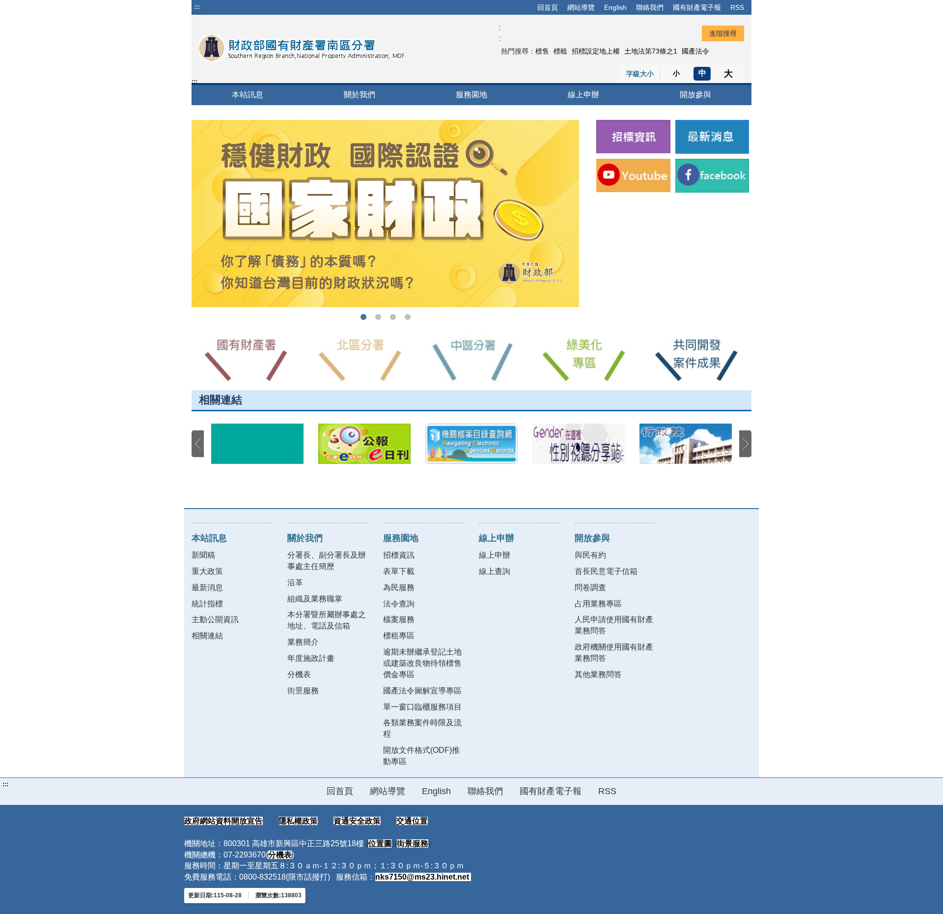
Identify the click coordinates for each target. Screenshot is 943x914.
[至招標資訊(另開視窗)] (633, 136)
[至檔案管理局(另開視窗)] (471, 444)
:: (499, 33)
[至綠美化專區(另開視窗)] (583, 359)
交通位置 (412, 821)
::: (197, 6)
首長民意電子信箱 (606, 571)
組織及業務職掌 (314, 599)
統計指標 (207, 604)
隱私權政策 (298, 821)
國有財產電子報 (697, 7)
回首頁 (547, 7)
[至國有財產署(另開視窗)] (247, 359)
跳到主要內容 (217, 6)
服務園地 (471, 94)
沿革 (295, 582)
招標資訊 (399, 555)
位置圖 (380, 843)
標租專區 (399, 635)
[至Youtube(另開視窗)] (633, 175)
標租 (560, 51)
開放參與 (695, 94)
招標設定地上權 (596, 51)
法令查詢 (399, 604)
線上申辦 (583, 94)
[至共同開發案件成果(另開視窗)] (695, 359)
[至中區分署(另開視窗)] (471, 359)
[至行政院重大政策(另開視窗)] (685, 444)
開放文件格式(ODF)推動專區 (421, 756)
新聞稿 (203, 555)
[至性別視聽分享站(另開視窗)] (578, 444)
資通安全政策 (357, 821)
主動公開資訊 (215, 619)
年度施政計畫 (310, 658)
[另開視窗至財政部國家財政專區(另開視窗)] (385, 214)
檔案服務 (399, 619)
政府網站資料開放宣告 (223, 821)
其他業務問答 (598, 674)
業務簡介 (303, 642)
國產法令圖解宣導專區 (422, 690)
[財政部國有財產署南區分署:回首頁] (308, 48)
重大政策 (207, 571)
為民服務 (399, 587)
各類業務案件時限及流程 (422, 728)
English (615, 7)
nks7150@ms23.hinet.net (423, 877)
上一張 (198, 443)
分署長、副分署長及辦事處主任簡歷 (326, 561)
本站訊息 (247, 94)
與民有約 (590, 555)
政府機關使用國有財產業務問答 (614, 652)
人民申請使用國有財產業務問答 (614, 625)
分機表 (299, 674)
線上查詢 (494, 571)
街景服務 (303, 690)
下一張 (745, 443)
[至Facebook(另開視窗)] (712, 176)
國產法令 (695, 51)
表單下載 (399, 571)
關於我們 (359, 94)
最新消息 (207, 587)
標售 (542, 51)
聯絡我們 (650, 7)
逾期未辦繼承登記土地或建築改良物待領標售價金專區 (422, 663)
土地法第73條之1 (650, 51)
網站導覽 (581, 7)
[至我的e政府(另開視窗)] (257, 444)
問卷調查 (590, 587)
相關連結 (207, 635)
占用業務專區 (598, 604)
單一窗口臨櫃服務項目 (422, 707)
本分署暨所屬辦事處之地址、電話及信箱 (326, 620)
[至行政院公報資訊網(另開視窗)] (364, 444)
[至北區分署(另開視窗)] (359, 359)
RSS (737, 7)
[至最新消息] (712, 137)
